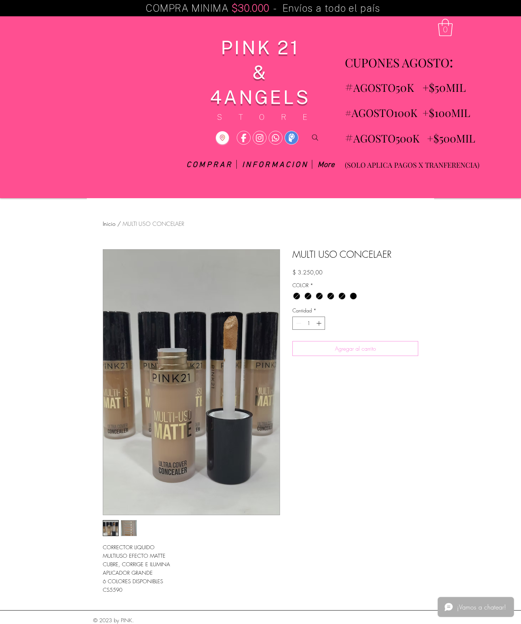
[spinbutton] (308, 323)
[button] (445, 27)
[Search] (315, 137)
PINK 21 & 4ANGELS (260, 72)
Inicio (109, 224)
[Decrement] (297, 323)
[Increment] (319, 323)
